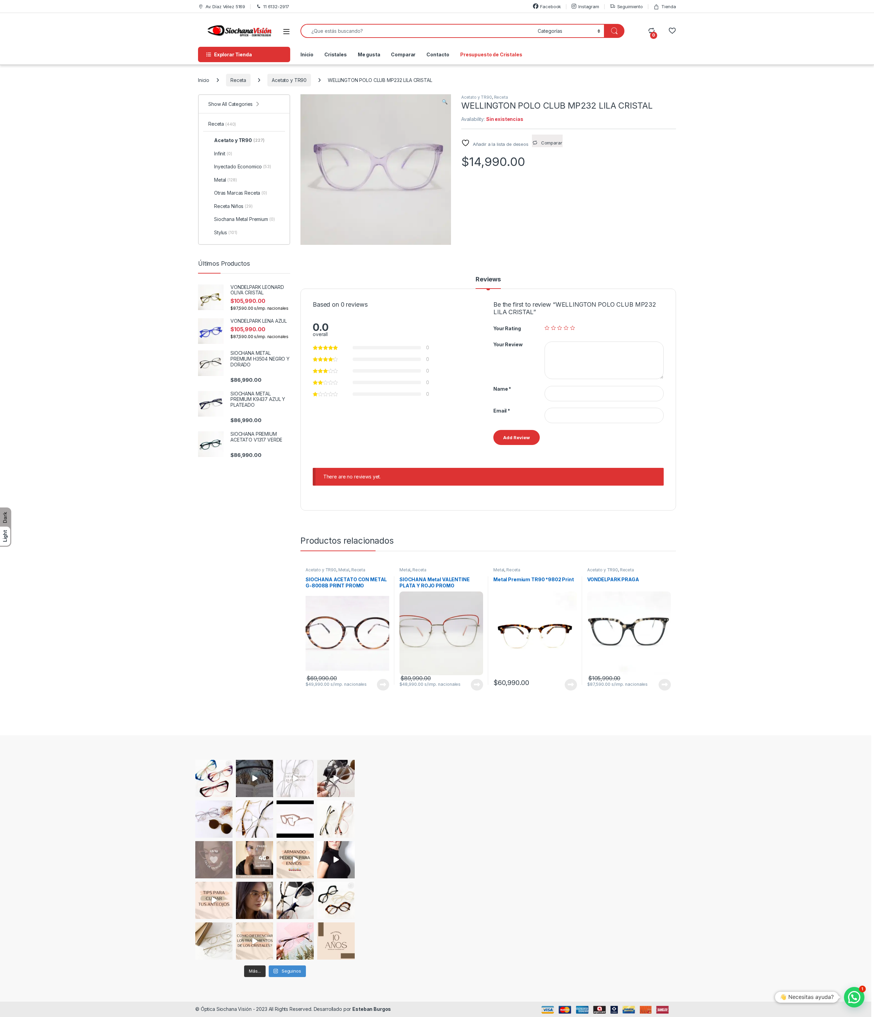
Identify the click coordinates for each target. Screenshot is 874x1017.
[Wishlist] (672, 31)
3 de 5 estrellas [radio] (559, 327)
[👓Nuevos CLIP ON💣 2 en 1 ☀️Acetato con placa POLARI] (295, 900)
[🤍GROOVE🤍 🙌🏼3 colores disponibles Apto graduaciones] (254, 900)
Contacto (437, 54)
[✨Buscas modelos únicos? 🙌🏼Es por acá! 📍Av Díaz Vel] (335, 900)
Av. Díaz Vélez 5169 (225, 6)
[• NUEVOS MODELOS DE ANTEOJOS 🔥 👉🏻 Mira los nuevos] (335, 778)
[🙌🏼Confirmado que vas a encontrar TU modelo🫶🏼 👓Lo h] (295, 941)
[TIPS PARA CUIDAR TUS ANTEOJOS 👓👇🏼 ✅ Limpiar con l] (213, 900)
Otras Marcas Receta (240, 193)
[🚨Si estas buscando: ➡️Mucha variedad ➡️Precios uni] (213, 941)
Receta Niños (233, 206)
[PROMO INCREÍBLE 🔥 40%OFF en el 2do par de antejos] (254, 859)
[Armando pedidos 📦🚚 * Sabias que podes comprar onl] (295, 859)
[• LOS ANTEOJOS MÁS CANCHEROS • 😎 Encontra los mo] (254, 819)
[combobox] (417, 31)
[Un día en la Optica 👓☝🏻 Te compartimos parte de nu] (335, 859)
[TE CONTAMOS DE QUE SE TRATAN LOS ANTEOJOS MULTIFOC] (254, 778)
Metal (343, 569)
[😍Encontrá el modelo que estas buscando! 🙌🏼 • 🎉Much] (213, 778)
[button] (445, 102)
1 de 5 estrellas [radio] (547, 327)
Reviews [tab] (488, 279)
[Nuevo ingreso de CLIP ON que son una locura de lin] (213, 819)
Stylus (225, 232)
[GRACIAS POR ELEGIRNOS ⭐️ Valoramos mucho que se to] (295, 778)
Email (501, 411)
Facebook (550, 6)
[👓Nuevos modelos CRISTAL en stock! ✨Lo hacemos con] (335, 819)
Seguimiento (630, 6)
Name (502, 389)
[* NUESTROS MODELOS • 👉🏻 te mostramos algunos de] (295, 819)
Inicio (306, 54)
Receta (238, 80)
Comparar (403, 54)
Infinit (223, 153)
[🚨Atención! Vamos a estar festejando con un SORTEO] (335, 941)
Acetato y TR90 (289, 80)
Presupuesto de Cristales (491, 54)
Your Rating (507, 328)
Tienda (668, 6)
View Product (380, 685)
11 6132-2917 (276, 6)
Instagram (588, 6)
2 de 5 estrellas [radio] (553, 327)
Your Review (507, 344)
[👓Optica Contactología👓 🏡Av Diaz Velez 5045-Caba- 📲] (254, 941)
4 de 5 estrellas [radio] (566, 327)
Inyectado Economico (242, 166)
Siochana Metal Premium (244, 219)
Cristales (335, 54)
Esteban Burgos (371, 1009)
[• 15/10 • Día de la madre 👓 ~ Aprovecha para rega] (213, 859)
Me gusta (369, 54)
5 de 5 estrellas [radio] (572, 327)
